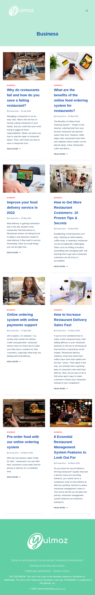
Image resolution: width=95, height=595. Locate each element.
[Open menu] (86, 11)
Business (11, 85)
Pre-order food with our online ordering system (23, 442)
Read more (14, 149)
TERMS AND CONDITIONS (37, 571)
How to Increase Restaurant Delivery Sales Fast (70, 320)
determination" (77, 560)
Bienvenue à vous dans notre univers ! (47, 565)
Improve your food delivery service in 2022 (22, 207)
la (69, 560)
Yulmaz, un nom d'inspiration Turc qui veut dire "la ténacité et (39, 560)
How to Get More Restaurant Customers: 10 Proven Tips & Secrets (68, 212)
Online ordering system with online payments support (22, 320)
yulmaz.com (59, 589)
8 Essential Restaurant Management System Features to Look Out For (70, 447)
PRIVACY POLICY (61, 571)
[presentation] (24, 66)
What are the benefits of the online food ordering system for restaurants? (71, 100)
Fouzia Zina (14, 111)
